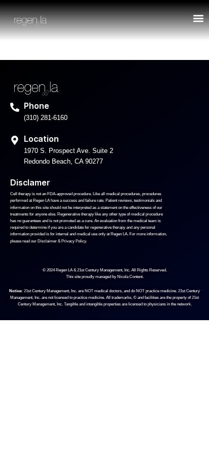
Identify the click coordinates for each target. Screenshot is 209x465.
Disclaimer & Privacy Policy (62, 241)
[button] (198, 18)
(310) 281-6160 (45, 117)
